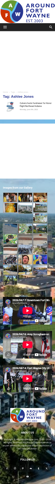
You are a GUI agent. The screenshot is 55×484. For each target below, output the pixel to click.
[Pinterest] (23, 469)
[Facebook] (7, 469)
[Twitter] (47, 469)
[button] (5, 27)
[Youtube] (28, 477)
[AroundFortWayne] (27, 11)
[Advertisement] (27, 60)
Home (5, 92)
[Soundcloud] (31, 469)
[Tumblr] (39, 469)
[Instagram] (15, 468)
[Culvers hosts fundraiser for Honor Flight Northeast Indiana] (10, 107)
